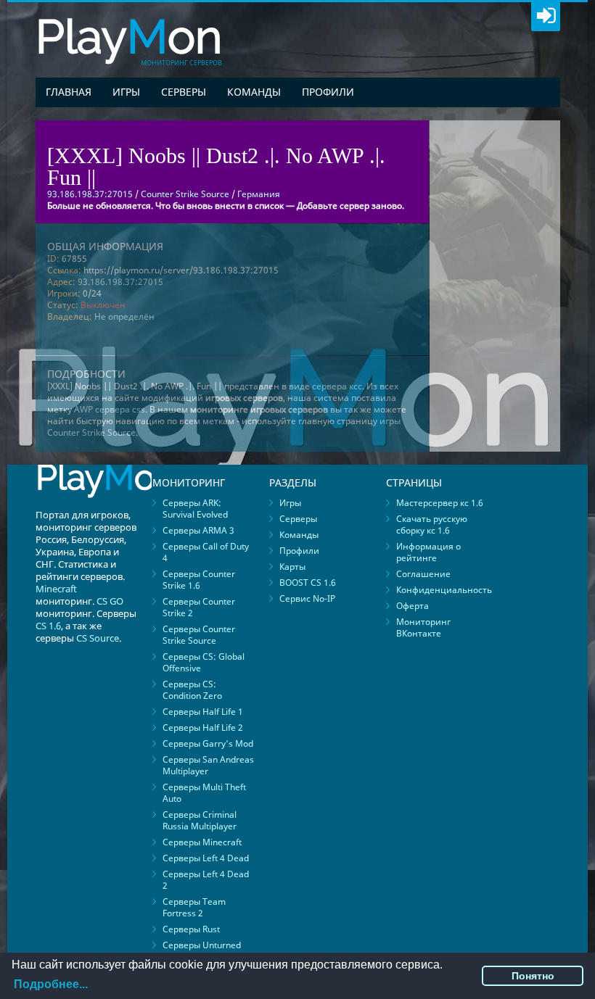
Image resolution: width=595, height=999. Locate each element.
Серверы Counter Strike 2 (199, 607)
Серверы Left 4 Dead (206, 858)
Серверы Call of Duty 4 (206, 552)
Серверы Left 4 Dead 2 (206, 880)
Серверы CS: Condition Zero (192, 690)
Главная (68, 92)
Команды (254, 92)
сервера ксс (337, 386)
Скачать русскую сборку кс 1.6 (431, 524)
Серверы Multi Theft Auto (204, 793)
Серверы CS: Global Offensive (204, 662)
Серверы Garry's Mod (208, 743)
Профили (328, 92)
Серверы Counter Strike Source (199, 635)
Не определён (124, 316)
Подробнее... (51, 984)
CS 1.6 (48, 625)
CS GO (110, 601)
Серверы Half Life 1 (203, 711)
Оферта (412, 606)
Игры (126, 92)
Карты (292, 566)
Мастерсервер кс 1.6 (439, 503)
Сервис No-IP (307, 598)
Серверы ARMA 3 (198, 530)
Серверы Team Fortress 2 (194, 907)
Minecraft (56, 588)
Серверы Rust (191, 929)
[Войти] (545, 16)
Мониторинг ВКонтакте (423, 627)
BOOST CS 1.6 (307, 582)
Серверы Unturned (202, 945)
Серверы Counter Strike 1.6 (199, 580)
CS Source (97, 637)
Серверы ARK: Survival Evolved (195, 509)
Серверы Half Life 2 (203, 727)
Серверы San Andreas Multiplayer (208, 765)
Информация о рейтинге (428, 552)
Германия (258, 194)
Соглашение (423, 574)
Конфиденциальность (444, 590)
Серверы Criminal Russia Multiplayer (200, 820)
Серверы (183, 92)
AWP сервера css (109, 409)
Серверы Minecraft (202, 842)
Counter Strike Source (185, 194)
